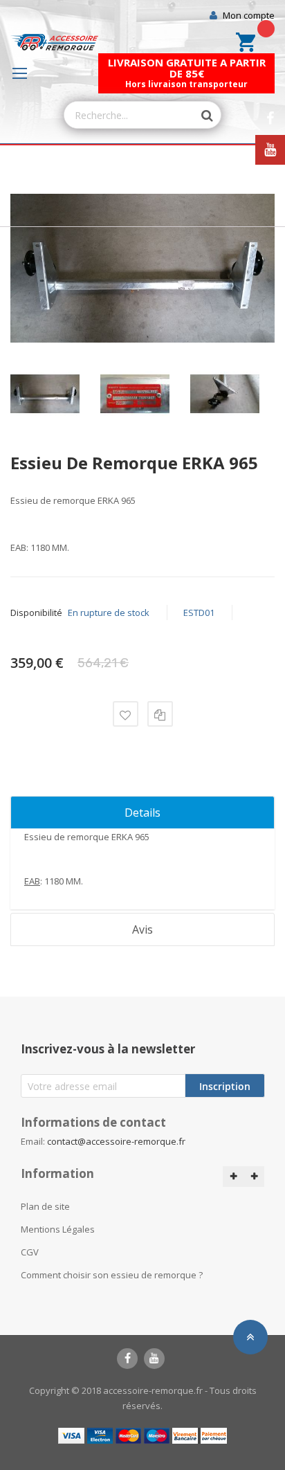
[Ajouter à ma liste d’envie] (125, 714)
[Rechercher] (200, 115)
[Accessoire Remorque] (54, 42)
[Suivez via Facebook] (270, 119)
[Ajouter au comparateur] (160, 714)
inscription (224, 1086)
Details (142, 812)
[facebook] (127, 1358)
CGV (30, 1252)
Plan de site (45, 1206)
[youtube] (154, 1358)
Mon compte (249, 15)
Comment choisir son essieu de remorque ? (112, 1275)
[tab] (142, 812)
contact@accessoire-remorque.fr (116, 1141)
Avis (142, 929)
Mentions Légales (58, 1229)
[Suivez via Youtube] (270, 150)
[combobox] (129, 115)
